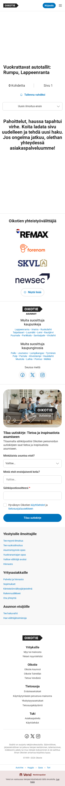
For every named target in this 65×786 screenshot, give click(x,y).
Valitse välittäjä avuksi (14, 559)
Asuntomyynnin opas (14, 550)
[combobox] (32, 479)
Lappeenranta (22, 329)
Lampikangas (37, 353)
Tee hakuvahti (10, 613)
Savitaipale (39, 335)
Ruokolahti (46, 329)
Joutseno (23, 353)
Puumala (15, 335)
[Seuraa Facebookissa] (22, 375)
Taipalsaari (18, 332)
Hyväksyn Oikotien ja (28, 506)
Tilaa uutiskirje (32, 517)
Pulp (15, 356)
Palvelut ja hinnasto (13, 579)
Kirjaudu (49, 5)
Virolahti (51, 335)
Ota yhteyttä (9, 598)
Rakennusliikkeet (12, 593)
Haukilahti (48, 356)
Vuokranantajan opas (14, 554)
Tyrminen (51, 353)
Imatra (35, 329)
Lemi (39, 332)
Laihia (29, 359)
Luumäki (30, 332)
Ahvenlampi (35, 356)
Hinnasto (8, 564)
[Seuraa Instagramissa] (42, 375)
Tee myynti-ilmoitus (13, 540)
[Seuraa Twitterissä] (32, 375)
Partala (23, 356)
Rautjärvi (49, 332)
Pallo (13, 353)
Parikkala (27, 335)
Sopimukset (9, 584)
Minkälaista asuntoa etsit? (19, 455)
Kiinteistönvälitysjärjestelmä (17, 588)
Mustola (20, 359)
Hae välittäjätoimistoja (15, 618)
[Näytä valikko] (60, 5)
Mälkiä (47, 359)
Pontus (38, 359)
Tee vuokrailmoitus (13, 545)
